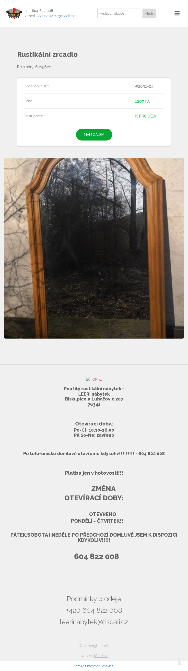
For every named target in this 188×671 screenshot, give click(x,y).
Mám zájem (94, 135)
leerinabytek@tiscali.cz (56, 16)
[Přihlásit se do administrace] (179, 662)
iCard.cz (101, 656)
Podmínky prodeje (94, 599)
